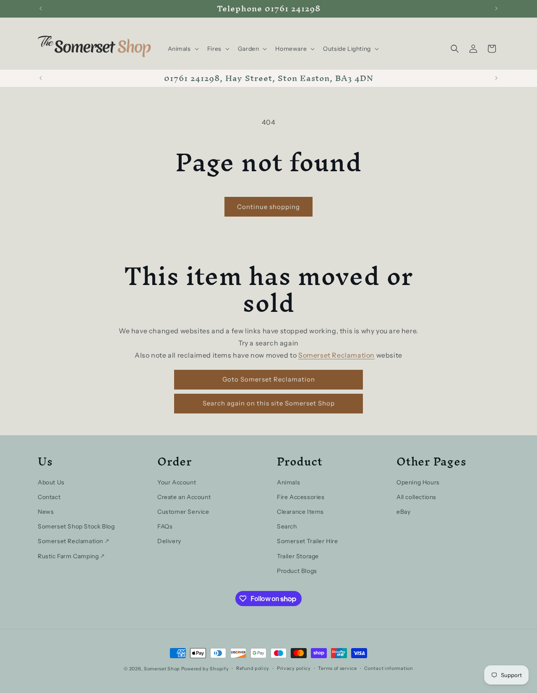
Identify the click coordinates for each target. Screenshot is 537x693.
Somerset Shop (162, 669)
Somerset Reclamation (336, 355)
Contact (49, 497)
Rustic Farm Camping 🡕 (71, 556)
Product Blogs (297, 571)
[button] (182, 49)
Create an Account (184, 497)
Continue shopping (268, 207)
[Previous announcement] (40, 8)
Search (287, 526)
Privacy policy (294, 669)
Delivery (169, 541)
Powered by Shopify (205, 669)
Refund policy (252, 669)
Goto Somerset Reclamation (268, 379)
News (46, 511)
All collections (416, 497)
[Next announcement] (496, 8)
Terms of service (337, 669)
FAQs (164, 526)
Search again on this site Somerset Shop (269, 403)
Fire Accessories (301, 497)
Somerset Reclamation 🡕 (73, 541)
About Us (51, 482)
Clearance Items (300, 511)
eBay (403, 511)
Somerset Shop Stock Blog (76, 526)
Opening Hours (418, 482)
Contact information (388, 669)
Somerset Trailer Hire (307, 541)
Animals (288, 482)
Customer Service (183, 511)
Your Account (176, 482)
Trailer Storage (298, 556)
